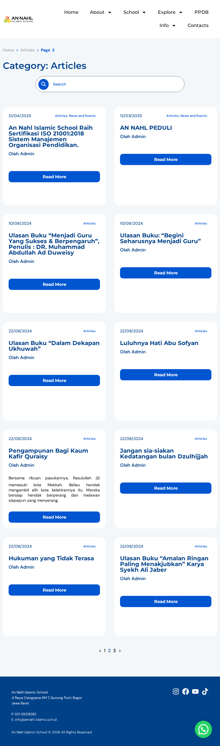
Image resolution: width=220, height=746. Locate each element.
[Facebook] (185, 691)
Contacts (198, 25)
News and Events (82, 116)
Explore (167, 12)
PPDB (202, 12)
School (131, 12)
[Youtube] (195, 691)
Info (164, 25)
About (97, 12)
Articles (27, 50)
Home (71, 12)
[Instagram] (175, 691)
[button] (203, 729)
